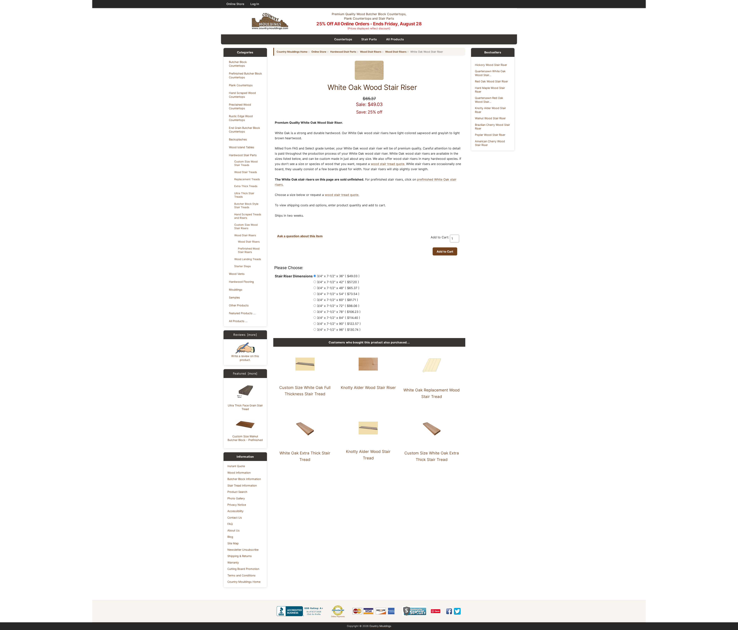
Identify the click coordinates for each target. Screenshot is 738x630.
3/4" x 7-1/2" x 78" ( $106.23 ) (339, 312)
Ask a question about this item (300, 236)
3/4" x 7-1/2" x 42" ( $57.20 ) (338, 282)
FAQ (230, 524)
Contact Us (234, 517)
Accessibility (235, 511)
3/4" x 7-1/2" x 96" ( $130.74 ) (339, 330)
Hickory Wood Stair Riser (491, 64)
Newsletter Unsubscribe (242, 549)
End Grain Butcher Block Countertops (244, 129)
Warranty (233, 562)
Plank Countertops (241, 85)
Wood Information (239, 472)
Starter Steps (242, 266)
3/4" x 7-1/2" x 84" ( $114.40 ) (338, 318)
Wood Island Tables (241, 147)
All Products (395, 39)
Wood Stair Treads (245, 172)
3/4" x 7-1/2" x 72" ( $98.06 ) (338, 306)
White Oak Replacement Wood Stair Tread (431, 393)
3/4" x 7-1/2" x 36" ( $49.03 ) (338, 276)
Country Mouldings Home (243, 581)
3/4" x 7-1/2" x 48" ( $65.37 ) (338, 288)
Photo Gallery (236, 498)
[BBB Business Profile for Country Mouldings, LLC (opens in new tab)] (301, 611)
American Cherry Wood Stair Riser (490, 143)
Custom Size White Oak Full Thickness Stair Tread (305, 390)
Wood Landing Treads (247, 259)
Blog (230, 536)
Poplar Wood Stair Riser (490, 134)
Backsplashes (238, 139)
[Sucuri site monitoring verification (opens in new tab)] (414, 611)
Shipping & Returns (239, 556)
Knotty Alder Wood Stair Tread (368, 454)
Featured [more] (245, 373)
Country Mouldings (380, 626)
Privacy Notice (236, 504)
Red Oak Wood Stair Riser (491, 81)
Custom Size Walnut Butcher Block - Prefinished (245, 438)
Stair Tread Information (242, 485)
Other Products (239, 305)
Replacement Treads (247, 179)
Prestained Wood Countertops (240, 106)
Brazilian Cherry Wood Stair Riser (492, 126)
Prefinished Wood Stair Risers (248, 250)
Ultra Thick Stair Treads (244, 195)
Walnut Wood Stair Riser (490, 118)
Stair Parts (369, 39)
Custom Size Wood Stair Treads (246, 163)
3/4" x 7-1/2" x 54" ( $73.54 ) (338, 294)
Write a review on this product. (245, 357)
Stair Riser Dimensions (294, 276)
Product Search (237, 491)
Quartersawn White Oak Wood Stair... (490, 73)
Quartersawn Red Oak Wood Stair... (489, 99)
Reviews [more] (245, 335)
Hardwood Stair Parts (243, 155)
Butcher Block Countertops (238, 63)
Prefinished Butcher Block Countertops (245, 75)
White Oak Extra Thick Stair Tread (304, 456)
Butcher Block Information (244, 479)
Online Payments (338, 617)
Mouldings (235, 289)
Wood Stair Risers (245, 235)
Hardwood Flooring (241, 281)
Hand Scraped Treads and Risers (247, 216)
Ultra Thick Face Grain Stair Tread (245, 407)
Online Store (235, 4)
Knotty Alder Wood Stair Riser (368, 387)
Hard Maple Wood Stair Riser (490, 89)
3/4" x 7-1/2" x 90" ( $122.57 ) (339, 324)
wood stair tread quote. (388, 164)
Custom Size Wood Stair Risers (246, 226)
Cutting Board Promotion (243, 568)
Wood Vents (237, 273)
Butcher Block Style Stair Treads (246, 205)
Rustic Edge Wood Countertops (241, 117)
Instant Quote (236, 466)
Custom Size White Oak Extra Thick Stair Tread (431, 456)
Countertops (343, 39)
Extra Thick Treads (245, 186)
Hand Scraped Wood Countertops (242, 94)
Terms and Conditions (241, 575)
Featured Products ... (242, 313)
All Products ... (238, 321)
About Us (233, 530)
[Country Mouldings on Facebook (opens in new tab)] (449, 611)
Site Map (233, 543)
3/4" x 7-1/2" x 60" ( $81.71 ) (337, 300)
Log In (254, 4)
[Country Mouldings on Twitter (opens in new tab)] (457, 611)
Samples (234, 297)
